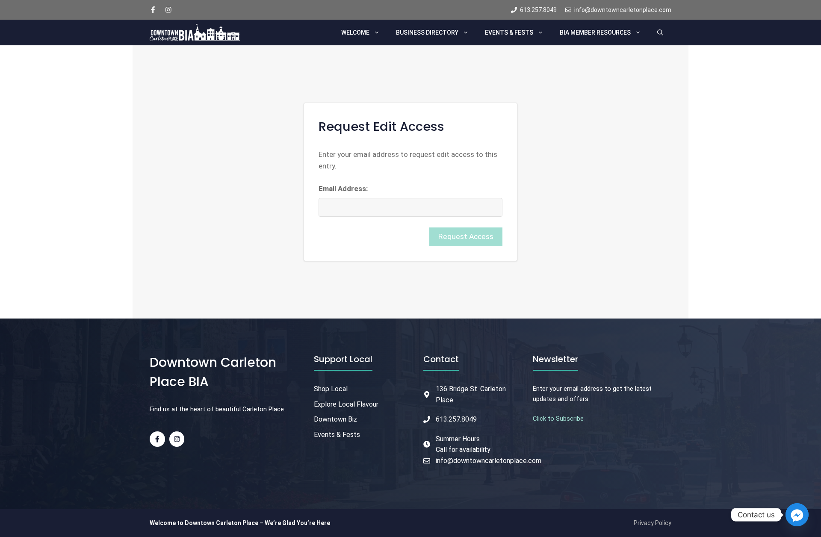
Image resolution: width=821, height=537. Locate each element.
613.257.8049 (456, 419)
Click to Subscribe (558, 418)
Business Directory (427, 32)
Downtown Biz (335, 419)
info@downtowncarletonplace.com (488, 461)
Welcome (355, 32)
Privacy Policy (652, 522)
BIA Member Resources (595, 32)
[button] (660, 32)
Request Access (465, 236)
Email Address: (343, 188)
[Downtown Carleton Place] (195, 32)
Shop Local (331, 389)
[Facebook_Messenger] (797, 514)
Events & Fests (509, 32)
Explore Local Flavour (346, 404)
